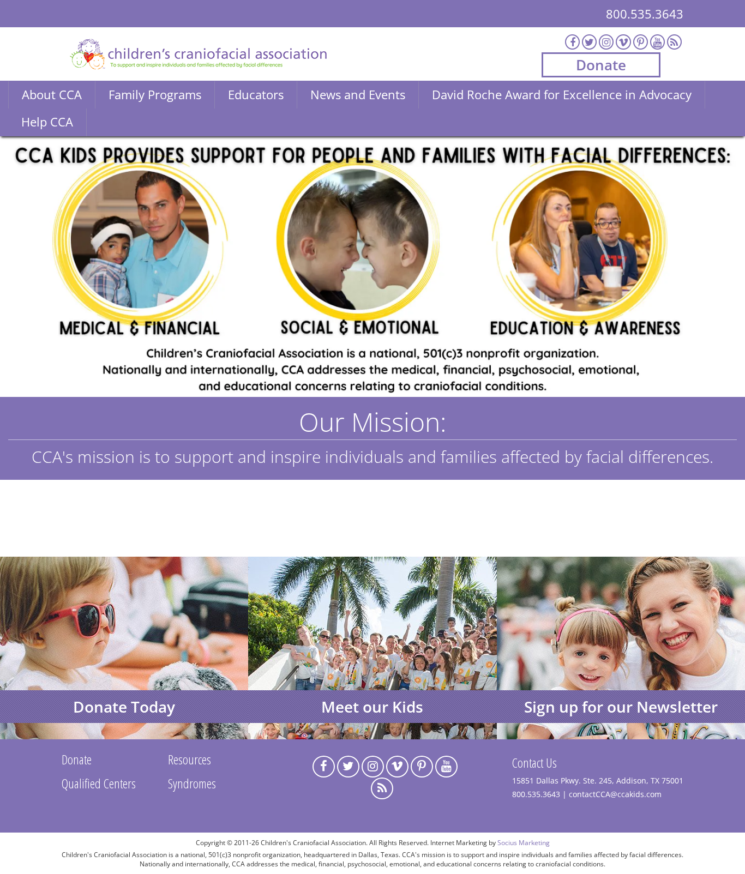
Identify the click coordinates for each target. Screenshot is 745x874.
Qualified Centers (99, 783)
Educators (256, 94)
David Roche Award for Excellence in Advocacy (562, 94)
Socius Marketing (523, 842)
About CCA (52, 94)
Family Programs (155, 94)
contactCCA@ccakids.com (615, 794)
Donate (601, 65)
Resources (189, 759)
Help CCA (47, 121)
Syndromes (192, 783)
